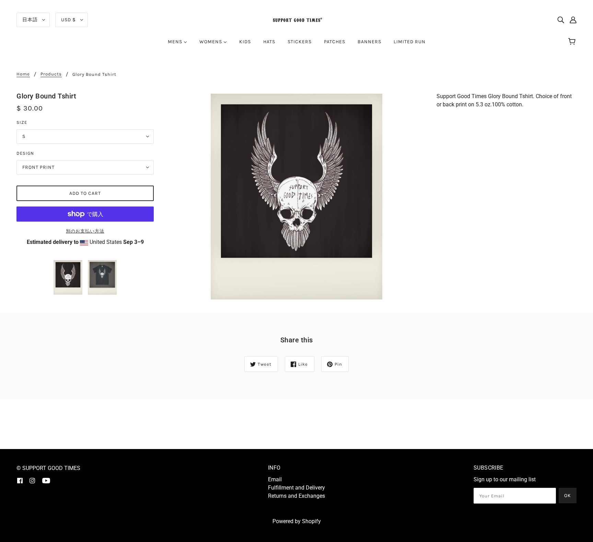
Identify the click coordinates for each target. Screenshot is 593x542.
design (25, 153)
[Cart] (573, 41)
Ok (567, 495)
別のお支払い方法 (85, 231)
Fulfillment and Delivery (296, 487)
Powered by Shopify (296, 521)
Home (23, 74)
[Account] (573, 20)
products (51, 74)
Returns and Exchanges (296, 496)
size (21, 122)
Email (275, 479)
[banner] (296, 19)
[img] (561, 20)
